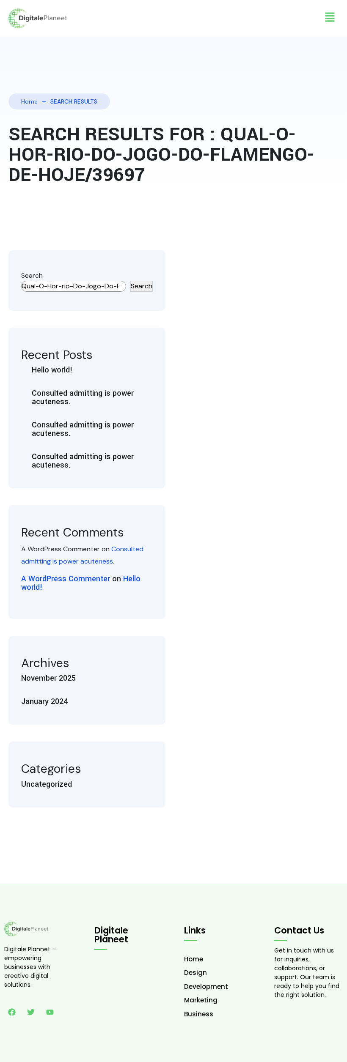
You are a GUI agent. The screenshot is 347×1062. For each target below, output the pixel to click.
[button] (330, 16)
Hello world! (52, 369)
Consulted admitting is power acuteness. (83, 397)
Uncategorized (46, 784)
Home (29, 101)
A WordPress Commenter (65, 578)
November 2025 (48, 678)
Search (32, 275)
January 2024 (44, 701)
